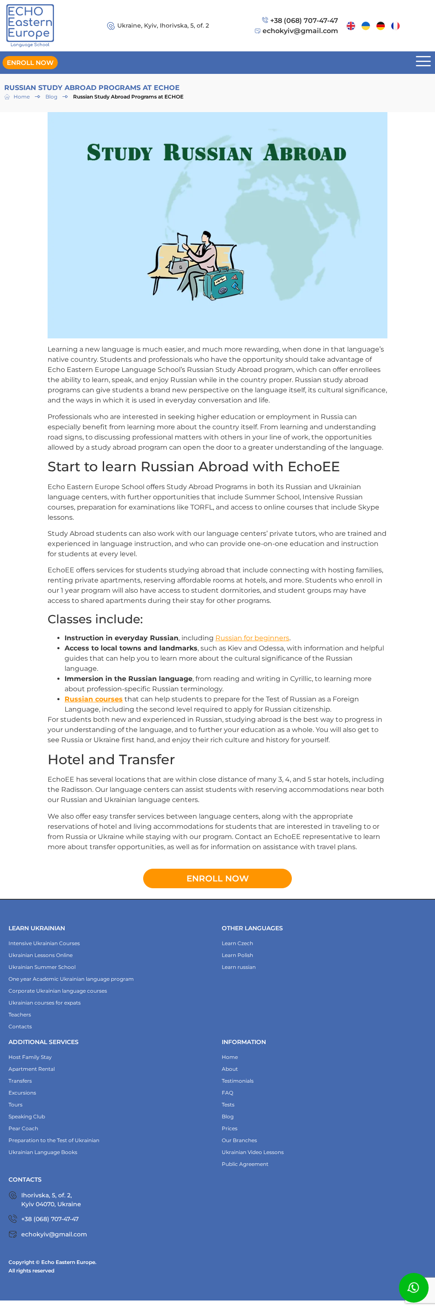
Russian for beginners (252, 638)
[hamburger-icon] (423, 62)
